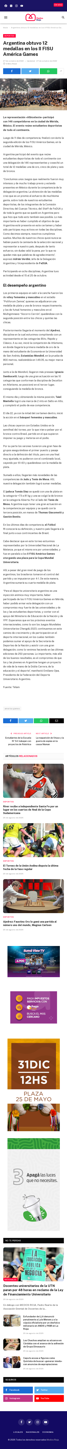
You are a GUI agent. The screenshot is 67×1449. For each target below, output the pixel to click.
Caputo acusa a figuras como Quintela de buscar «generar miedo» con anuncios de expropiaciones (42, 1361)
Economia (48, 1432)
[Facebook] (5, 5)
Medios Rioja (53, 1440)
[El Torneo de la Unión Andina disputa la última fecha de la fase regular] (33, 840)
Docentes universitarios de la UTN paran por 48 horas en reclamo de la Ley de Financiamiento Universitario (33, 1290)
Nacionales (10, 1280)
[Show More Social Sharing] (61, 71)
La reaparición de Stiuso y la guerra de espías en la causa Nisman (50, 741)
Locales (18, 1432)
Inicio (5, 28)
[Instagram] (16, 5)
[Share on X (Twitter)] (30, 71)
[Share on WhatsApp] (48, 71)
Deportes (9, 36)
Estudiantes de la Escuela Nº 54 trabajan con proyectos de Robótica (18, 741)
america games (12, 708)
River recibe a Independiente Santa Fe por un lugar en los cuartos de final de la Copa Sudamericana (30, 810)
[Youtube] (21, 5)
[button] (5, 17)
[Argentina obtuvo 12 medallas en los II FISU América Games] (33, 94)
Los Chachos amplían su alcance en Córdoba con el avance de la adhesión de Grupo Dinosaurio (43, 1343)
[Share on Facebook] (12, 71)
